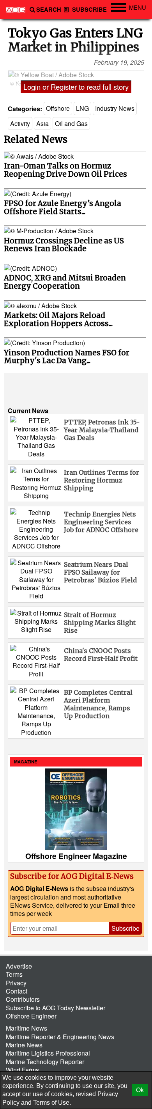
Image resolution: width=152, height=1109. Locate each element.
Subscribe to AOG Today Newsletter (55, 1008)
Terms (14, 974)
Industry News (114, 108)
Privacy (16, 983)
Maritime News (26, 1028)
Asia (42, 123)
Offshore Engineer (31, 1016)
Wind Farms (22, 1070)
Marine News (24, 1045)
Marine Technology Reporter (45, 1062)
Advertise (19, 966)
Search (48, 9)
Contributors (23, 999)
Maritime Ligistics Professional (48, 1053)
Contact (16, 991)
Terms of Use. (52, 1102)
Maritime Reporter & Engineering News (60, 1037)
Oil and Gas (71, 123)
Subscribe (89, 9)
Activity (20, 123)
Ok (140, 1090)
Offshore (58, 108)
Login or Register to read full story (76, 87)
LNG (82, 108)
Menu (137, 7)
